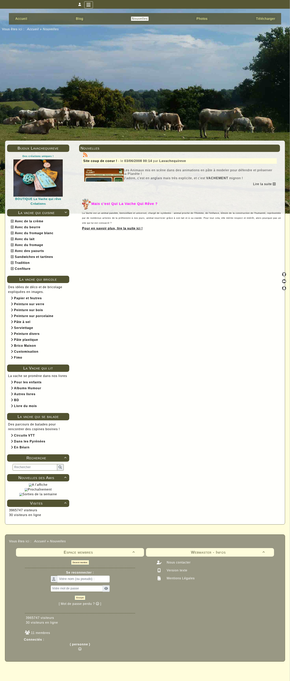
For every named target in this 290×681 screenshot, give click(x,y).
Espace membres (99, 552)
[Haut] (284, 274)
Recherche (46, 458)
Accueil (33, 29)
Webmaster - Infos (228, 552)
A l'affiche (40, 484)
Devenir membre (80, 562)
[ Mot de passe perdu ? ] (80, 603)
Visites (48, 503)
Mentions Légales (180, 578)
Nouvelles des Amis (42, 477)
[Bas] (284, 288)
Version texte (176, 570)
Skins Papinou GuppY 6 (128, 673)
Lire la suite (263, 184)
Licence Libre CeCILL (163, 673)
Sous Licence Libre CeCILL (170, 669)
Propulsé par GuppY (114, 669)
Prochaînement (40, 489)
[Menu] (88, 4)
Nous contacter (178, 562)
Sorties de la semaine (39, 494)
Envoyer (80, 598)
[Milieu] (284, 281)
